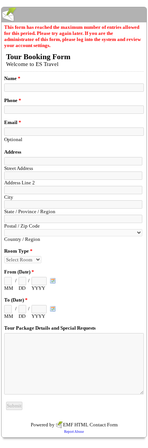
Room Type (18, 251)
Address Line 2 (19, 182)
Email (12, 122)
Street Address (18, 168)
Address (12, 152)
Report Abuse (74, 432)
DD (22, 288)
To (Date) (16, 300)
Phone (12, 100)
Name (12, 78)
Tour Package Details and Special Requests (50, 328)
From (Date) (19, 272)
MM (8, 288)
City (8, 197)
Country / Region (22, 239)
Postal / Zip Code (22, 226)
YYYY (38, 288)
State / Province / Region (29, 211)
